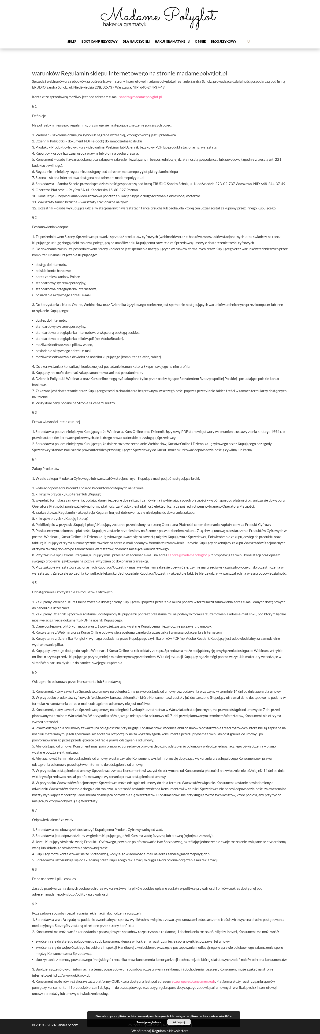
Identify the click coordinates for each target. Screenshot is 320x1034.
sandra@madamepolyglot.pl (140, 97)
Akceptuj (179, 1022)
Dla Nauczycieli (136, 41)
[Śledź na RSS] (255, 1025)
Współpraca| (141, 1031)
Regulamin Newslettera (170, 1031)
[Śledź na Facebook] (241, 1025)
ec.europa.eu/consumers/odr (193, 981)
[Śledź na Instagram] (268, 1025)
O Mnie (200, 41)
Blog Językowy (223, 41)
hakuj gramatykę (170, 41)
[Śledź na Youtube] (282, 1025)
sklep (71, 41)
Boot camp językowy (100, 41)
